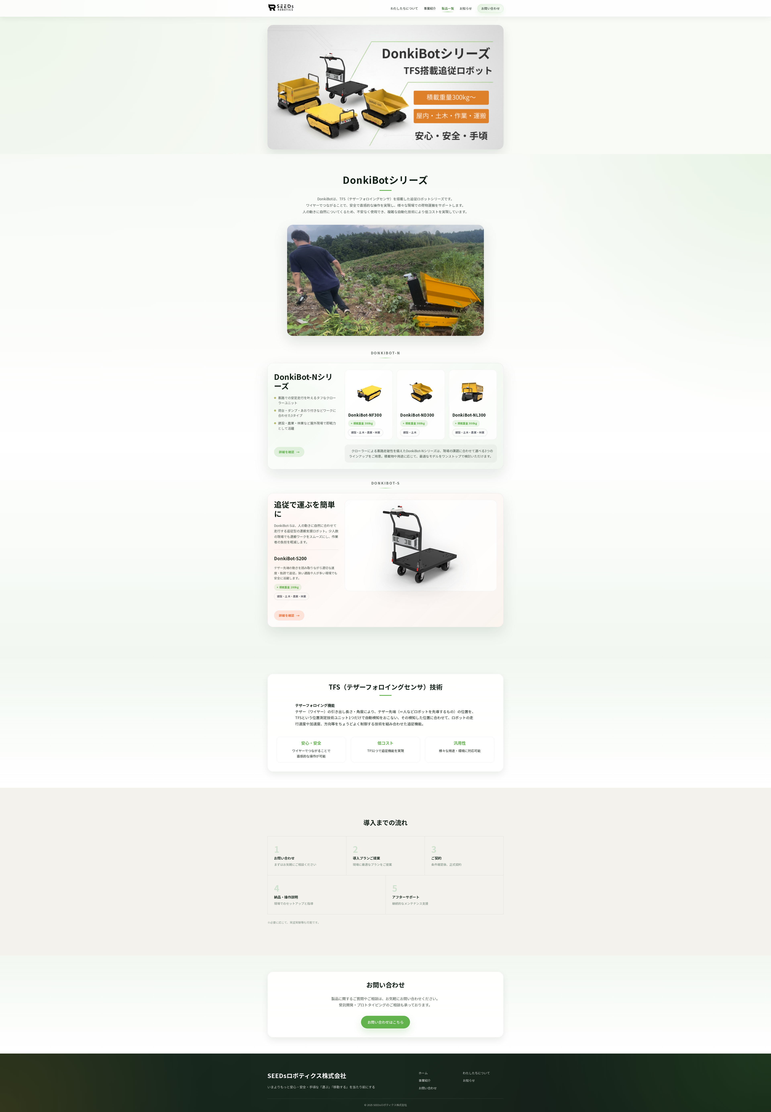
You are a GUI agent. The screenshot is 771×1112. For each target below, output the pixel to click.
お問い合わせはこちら (385, 1022)
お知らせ (466, 8)
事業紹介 (430, 8)
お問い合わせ (490, 8)
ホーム (423, 1073)
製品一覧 (448, 8)
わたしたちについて (404, 8)
